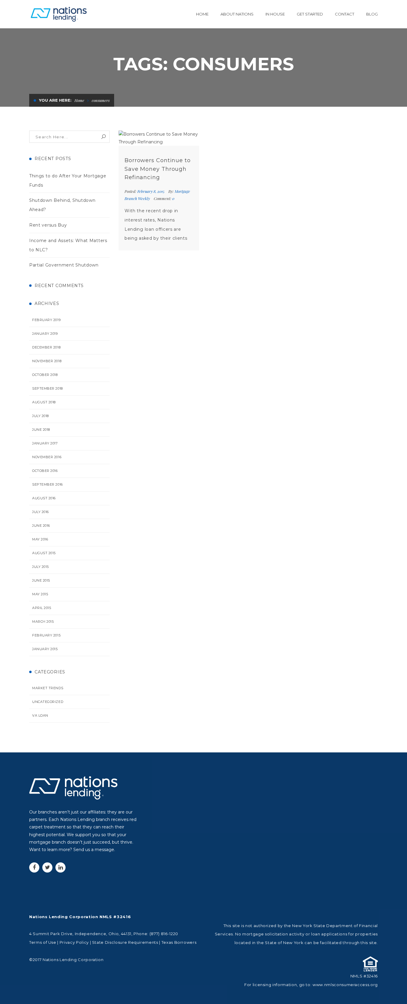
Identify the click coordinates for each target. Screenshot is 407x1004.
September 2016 (47, 484)
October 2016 (45, 471)
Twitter (47, 867)
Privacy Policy (74, 942)
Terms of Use (42, 942)
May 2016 (40, 539)
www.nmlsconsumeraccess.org (345, 984)
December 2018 (46, 347)
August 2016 (44, 498)
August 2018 (44, 402)
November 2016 (46, 457)
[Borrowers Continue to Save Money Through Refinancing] (159, 138)
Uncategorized (47, 702)
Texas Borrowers (179, 942)
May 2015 (40, 594)
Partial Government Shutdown (64, 265)
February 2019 (46, 320)
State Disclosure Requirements (125, 942)
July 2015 (40, 567)
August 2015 (44, 553)
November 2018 (46, 361)
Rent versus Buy (48, 225)
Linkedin (60, 867)
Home (79, 100)
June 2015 (41, 580)
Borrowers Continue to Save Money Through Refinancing (158, 169)
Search (103, 137)
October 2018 (45, 375)
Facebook (34, 867)
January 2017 (45, 443)
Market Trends (47, 688)
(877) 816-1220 (164, 933)
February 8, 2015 (151, 191)
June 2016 (41, 525)
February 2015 (46, 635)
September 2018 (47, 388)
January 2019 (45, 333)
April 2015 (41, 608)
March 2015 (43, 621)
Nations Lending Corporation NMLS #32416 (80, 916)
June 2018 (41, 429)
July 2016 (40, 512)
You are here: (55, 100)
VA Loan (40, 715)
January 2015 (45, 649)
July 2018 (40, 416)
